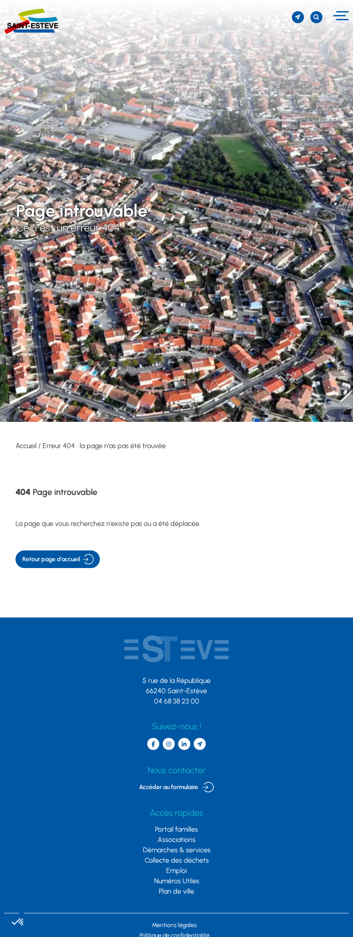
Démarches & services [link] (177, 850)
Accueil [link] (26, 446)
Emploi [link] (176, 870)
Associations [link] (176, 840)
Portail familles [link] (176, 829)
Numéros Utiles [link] (176, 881)
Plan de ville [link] (176, 891)
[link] (29, 21)
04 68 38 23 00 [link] (176, 701)
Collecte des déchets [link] (177, 860)
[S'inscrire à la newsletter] (298, 17)
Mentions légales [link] (174, 925)
